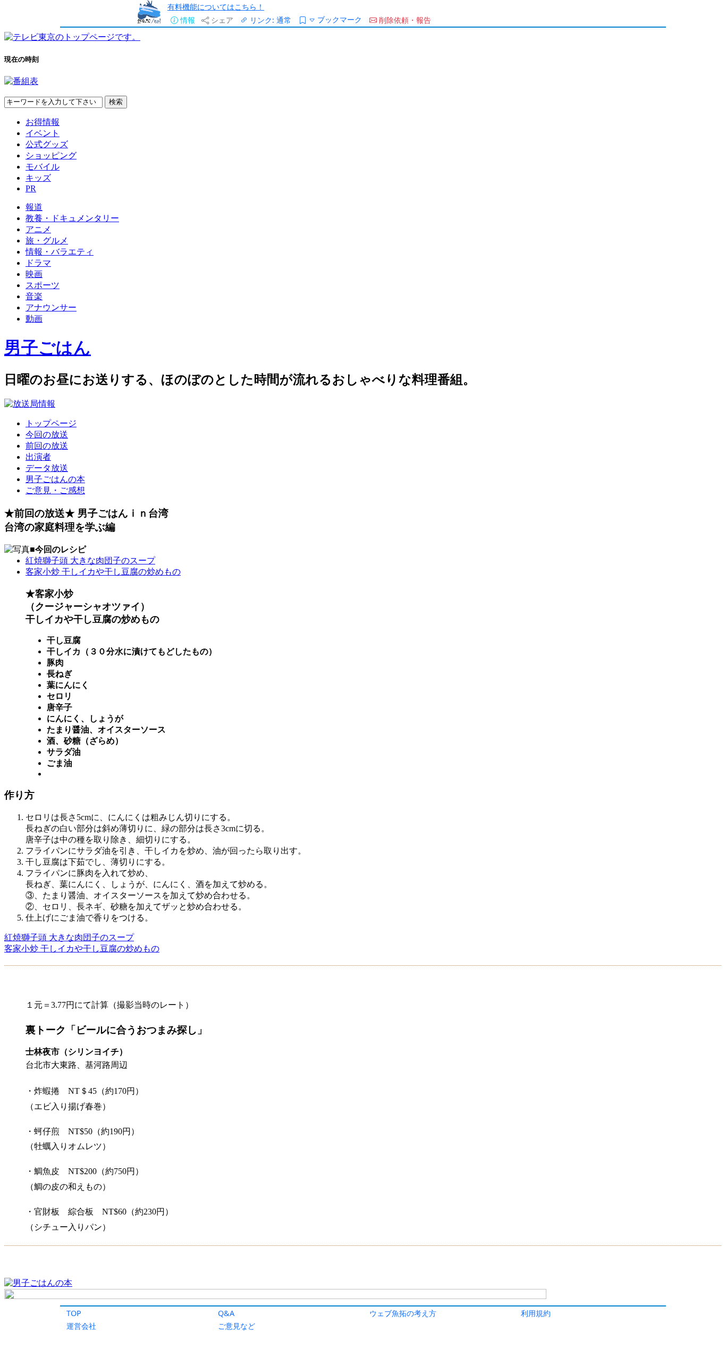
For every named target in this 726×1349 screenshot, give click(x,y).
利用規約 (536, 1313)
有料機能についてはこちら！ (215, 7)
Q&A (226, 1313)
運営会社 (81, 1326)
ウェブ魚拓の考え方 (402, 1313)
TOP (73, 1313)
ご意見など (236, 1326)
